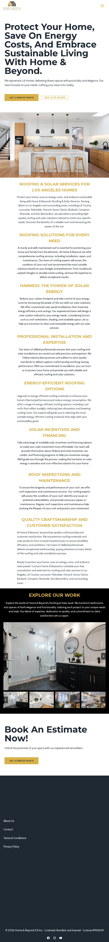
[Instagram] (54, 938)
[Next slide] (103, 656)
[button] (15, 700)
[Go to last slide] (5, 656)
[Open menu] (102, 6)
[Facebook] (48, 938)
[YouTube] (60, 938)
